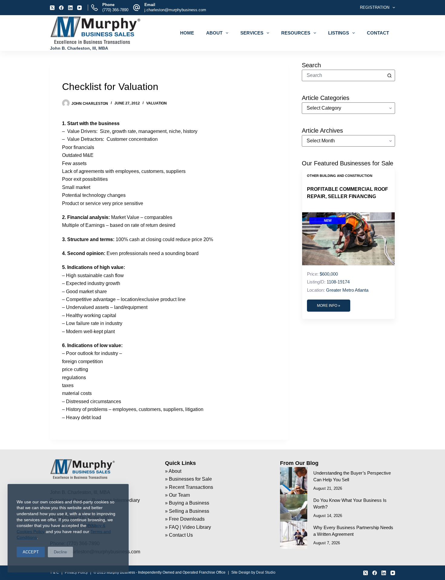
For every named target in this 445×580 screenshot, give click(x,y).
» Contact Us (179, 535)
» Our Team (177, 495)
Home (187, 32)
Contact (378, 32)
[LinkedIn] (70, 7)
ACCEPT (31, 552)
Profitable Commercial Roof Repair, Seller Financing (347, 193)
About (214, 32)
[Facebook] (61, 7)
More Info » (328, 305)
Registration (374, 7)
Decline (60, 552)
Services (251, 32)
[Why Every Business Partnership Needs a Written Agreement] (293, 535)
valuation (156, 103)
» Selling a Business (187, 511)
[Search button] (389, 75)
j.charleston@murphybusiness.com (175, 10)
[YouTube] (79, 7)
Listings (338, 32)
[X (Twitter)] (52, 7)
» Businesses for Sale (188, 479)
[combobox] (343, 75)
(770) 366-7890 (115, 10)
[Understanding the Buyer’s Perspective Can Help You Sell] (293, 480)
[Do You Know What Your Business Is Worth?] (293, 508)
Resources (295, 32)
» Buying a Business (187, 502)
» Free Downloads (185, 519)
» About (173, 471)
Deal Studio (265, 572)
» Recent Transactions (189, 487)
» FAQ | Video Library (188, 527)
